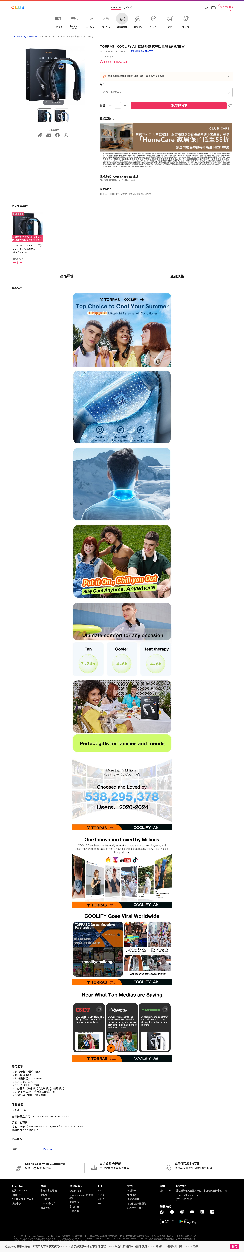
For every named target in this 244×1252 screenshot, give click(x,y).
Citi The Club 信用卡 (23, 1199)
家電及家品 (34, 36)
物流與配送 (75, 1190)
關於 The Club (19, 1190)
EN (170, 1190)
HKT (100, 1203)
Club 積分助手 (48, 1203)
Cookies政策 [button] (191, 1246)
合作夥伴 (128, 7)
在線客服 (74, 1211)
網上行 (101, 1199)
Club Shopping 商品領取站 (81, 1196)
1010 (101, 1195)
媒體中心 (16, 1203)
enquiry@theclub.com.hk (189, 1195)
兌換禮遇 (45, 1199)
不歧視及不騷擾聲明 (137, 1203)
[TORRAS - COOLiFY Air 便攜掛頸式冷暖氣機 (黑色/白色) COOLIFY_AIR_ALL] (44, 116)
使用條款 (132, 1195)
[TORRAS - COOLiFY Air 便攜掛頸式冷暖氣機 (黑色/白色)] (61, 116)
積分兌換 (45, 1208)
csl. (100, 1190)
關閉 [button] (234, 1246)
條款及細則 (133, 1199)
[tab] (67, 276)
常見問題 (74, 1206)
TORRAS (47, 1148)
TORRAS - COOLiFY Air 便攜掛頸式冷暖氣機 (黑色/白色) (24, 249)
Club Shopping (19, 36)
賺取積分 (45, 1195)
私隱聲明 (132, 1190)
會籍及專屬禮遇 (49, 1190)
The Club (116, 7)
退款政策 (74, 1202)
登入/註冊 (225, 7)
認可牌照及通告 (135, 1208)
